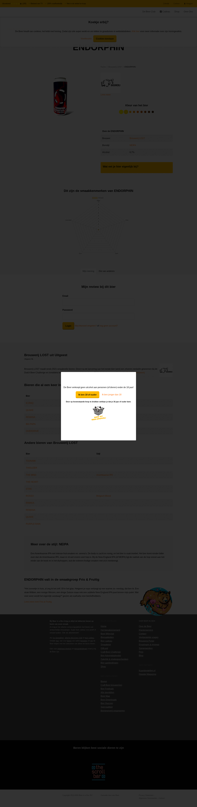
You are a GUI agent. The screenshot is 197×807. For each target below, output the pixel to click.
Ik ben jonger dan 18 (111, 394)
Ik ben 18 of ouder (87, 395)
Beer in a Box (98, 378)
